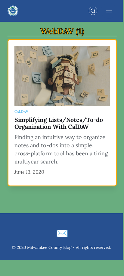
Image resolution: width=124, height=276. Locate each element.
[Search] (93, 11)
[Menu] (108, 11)
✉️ (62, 233)
